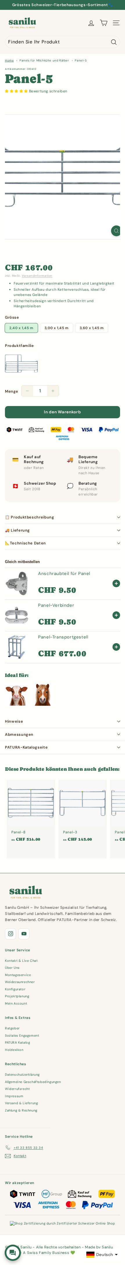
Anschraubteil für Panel (64, 573)
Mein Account (16, 1003)
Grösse (12, 317)
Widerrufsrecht (17, 1089)
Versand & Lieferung (21, 1103)
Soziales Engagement (22, 1035)
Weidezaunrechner (20, 982)
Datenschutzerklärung (22, 1074)
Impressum (14, 1096)
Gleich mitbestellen (22, 562)
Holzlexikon (14, 1050)
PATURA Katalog (17, 1042)
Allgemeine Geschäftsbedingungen (33, 1082)
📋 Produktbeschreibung (29, 517)
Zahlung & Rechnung (21, 1110)
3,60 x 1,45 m (92, 328)
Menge (11, 391)
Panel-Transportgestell (63, 637)
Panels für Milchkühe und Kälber (44, 60)
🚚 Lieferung (17, 530)
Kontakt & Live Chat (21, 961)
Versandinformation (37, 276)
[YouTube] (23, 933)
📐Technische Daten (25, 543)
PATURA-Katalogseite (26, 747)
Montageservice (18, 975)
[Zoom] (116, 230)
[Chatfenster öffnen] (13, 1253)
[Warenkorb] (103, 22)
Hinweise (14, 721)
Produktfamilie (19, 345)
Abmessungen (19, 734)
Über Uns (12, 968)
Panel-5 (81, 60)
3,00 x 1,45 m (56, 328)
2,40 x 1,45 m (21, 328)
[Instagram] (10, 933)
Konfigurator (15, 989)
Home (9, 60)
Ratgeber (12, 1028)
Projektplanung (17, 996)
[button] (17, 91)
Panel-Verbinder (56, 605)
